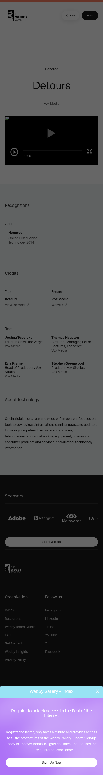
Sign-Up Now (51, 762)
